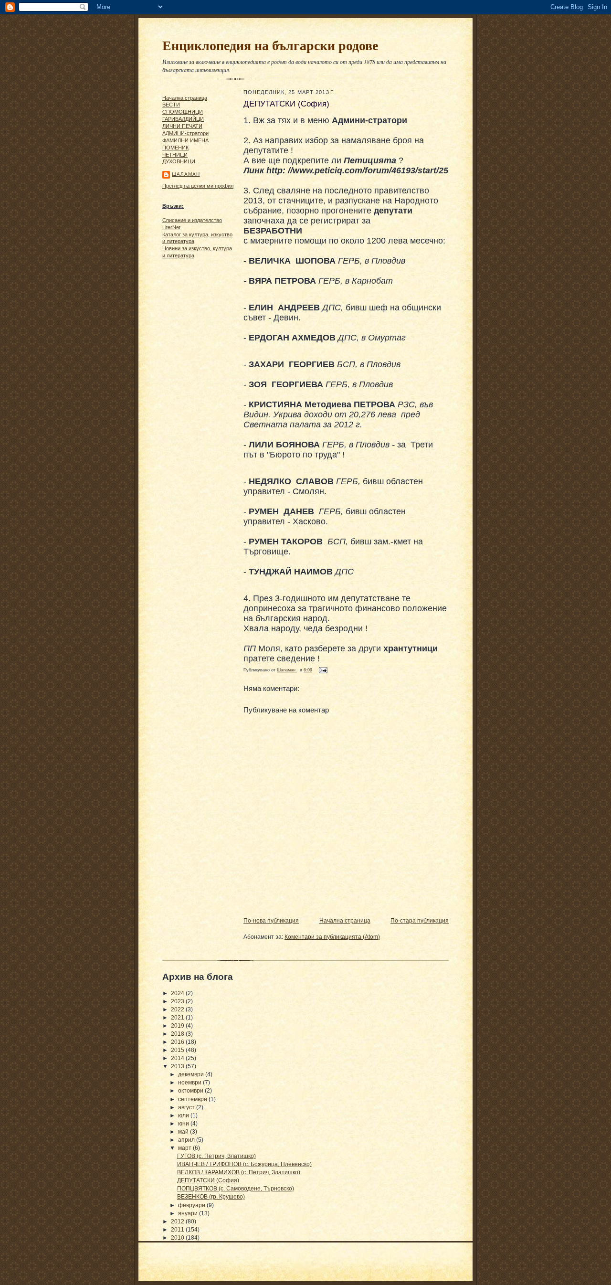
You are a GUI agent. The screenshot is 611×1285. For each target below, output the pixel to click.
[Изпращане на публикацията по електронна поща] (321, 670)
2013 (178, 1066)
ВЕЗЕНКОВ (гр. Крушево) (211, 1196)
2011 (178, 1229)
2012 (178, 1221)
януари (188, 1213)
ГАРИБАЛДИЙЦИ (183, 119)
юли (184, 1115)
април (187, 1139)
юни (184, 1123)
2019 (178, 1025)
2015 (178, 1050)
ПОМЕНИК (175, 147)
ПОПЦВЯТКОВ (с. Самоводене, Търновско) (235, 1188)
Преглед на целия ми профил (197, 186)
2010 (178, 1237)
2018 (178, 1033)
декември (191, 1074)
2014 (178, 1058)
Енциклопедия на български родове (270, 45)
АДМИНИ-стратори (185, 133)
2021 (178, 1017)
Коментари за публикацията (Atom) (332, 937)
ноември (190, 1082)
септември (193, 1099)
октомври (191, 1090)
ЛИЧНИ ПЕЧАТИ (182, 126)
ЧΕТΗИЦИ (175, 155)
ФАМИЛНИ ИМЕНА (185, 140)
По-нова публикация (271, 920)
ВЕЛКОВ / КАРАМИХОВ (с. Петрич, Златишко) (238, 1172)
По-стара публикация (419, 920)
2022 (178, 1009)
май (184, 1131)
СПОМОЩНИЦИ (182, 112)
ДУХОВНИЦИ (178, 161)
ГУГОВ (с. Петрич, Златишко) (216, 1156)
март (185, 1148)
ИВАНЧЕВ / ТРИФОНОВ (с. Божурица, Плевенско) (244, 1164)
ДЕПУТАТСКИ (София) (208, 1180)
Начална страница (184, 98)
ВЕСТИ (171, 104)
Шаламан (186, 174)
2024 (178, 993)
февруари (192, 1205)
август (187, 1107)
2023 (178, 1001)
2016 (178, 1042)
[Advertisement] (191, 408)
